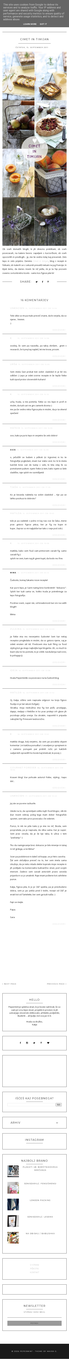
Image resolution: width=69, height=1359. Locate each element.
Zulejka (16, 629)
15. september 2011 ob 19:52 (38, 513)
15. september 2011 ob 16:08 (33, 450)
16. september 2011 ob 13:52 (33, 734)
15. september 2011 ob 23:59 (39, 629)
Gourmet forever (23, 767)
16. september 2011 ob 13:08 (35, 670)
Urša (13, 364)
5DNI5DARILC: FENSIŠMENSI (40, 1183)
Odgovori (59, 330)
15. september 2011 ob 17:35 (35, 487)
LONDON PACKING (40, 1200)
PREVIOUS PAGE (56, 984)
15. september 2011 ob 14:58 (33, 338)
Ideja (14, 670)
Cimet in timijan (41, 261)
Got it (43, 24)
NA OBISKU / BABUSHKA (40, 1233)
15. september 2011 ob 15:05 (34, 364)
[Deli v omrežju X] (37, 282)
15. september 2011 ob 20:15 (33, 573)
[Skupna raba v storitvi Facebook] (42, 282)
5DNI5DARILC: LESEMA (40, 1217)
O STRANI (34, 1264)
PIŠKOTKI (34, 1268)
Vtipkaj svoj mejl (34, 1312)
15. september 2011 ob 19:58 (33, 543)
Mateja (15, 428)
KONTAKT (34, 1272)
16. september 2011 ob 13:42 (39, 693)
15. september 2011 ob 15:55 (37, 428)
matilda (16, 513)
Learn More (30, 24)
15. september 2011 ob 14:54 (41, 308)
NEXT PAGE (10, 984)
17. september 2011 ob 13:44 (41, 796)
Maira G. (52, 1351)
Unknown (17, 308)
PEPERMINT (26, 1351)
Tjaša (14, 487)
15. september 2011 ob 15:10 (33, 394)
